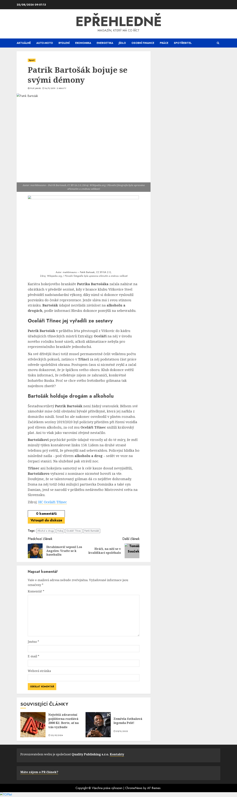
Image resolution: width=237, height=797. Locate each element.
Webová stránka (39, 671)
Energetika (105, 43)
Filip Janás (35, 88)
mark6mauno (70, 272)
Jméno (33, 642)
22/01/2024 (57, 735)
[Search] (218, 43)
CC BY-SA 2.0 (103, 272)
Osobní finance (142, 43)
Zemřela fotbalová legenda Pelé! (128, 721)
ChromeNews (133, 788)
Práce (164, 43)
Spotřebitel (183, 43)
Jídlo (122, 43)
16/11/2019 (50, 88)
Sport (31, 60)
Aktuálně (24, 43)
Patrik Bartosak (87, 272)
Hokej (60, 531)
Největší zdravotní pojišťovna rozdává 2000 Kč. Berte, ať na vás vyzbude (63, 721)
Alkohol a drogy (45, 531)
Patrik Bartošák (91, 531)
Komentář (36, 591)
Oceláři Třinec (73, 531)
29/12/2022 (122, 731)
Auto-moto (44, 43)
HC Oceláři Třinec (52, 502)
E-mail (33, 656)
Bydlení (64, 43)
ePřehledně (119, 21)
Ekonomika (83, 43)
